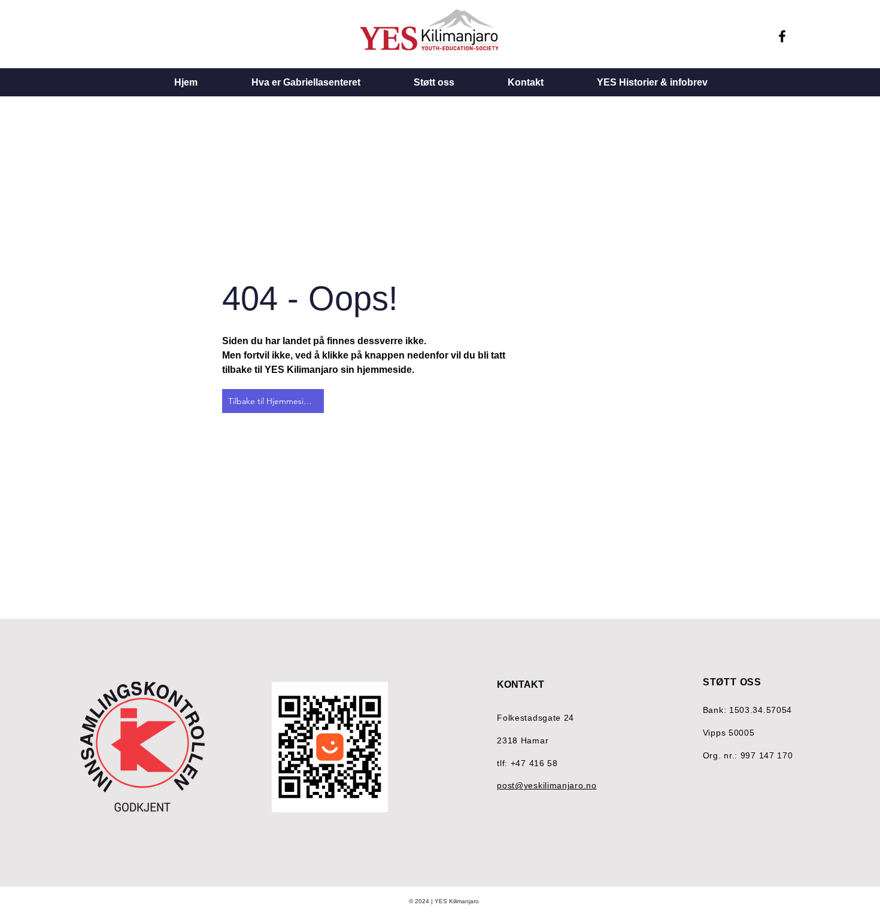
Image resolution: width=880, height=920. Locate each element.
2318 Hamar (522, 740)
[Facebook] (782, 36)
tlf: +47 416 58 (527, 763)
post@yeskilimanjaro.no (546, 785)
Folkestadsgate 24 (535, 717)
